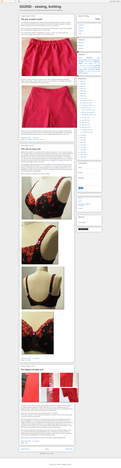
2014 (82, 140)
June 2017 (85, 120)
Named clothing (91, 60)
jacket (97, 65)
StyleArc (81, 61)
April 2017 (85, 125)
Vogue (80, 63)
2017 (82, 98)
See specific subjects (84, 204)
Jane (41, 166)
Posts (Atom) (50, 453)
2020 (82, 91)
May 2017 (85, 122)
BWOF (80, 58)
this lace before (52, 166)
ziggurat (85, 73)
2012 (82, 145)
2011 (81, 147)
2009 (82, 152)
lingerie (29, 360)
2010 (82, 149)
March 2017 (85, 127)
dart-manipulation (90, 65)
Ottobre (98, 60)
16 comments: (36, 441)
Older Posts (69, 449)
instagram (81, 25)
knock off (86, 69)
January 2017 (86, 132)
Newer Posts (25, 449)
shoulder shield (87, 71)
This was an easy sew (31, 149)
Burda (89, 58)
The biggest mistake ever (32, 369)
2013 (82, 142)
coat (85, 63)
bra (25, 360)
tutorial (80, 73)
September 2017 (87, 105)
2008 (82, 154)
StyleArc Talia (32, 139)
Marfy (98, 58)
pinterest (80, 27)
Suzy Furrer (88, 61)
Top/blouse (96, 61)
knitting (80, 69)
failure (26, 443)
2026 (82, 81)
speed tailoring (94, 71)
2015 (82, 137)
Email (79, 33)
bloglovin (80, 30)
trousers (41, 139)
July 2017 (85, 117)
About (80, 201)
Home (47, 449)
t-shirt (98, 71)
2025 (82, 83)
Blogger (69, 464)
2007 (82, 157)
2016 (82, 135)
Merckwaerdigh (82, 60)
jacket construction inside (84, 67)
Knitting (80, 208)
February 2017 (86, 129)
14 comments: (36, 358)
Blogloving (81, 42)
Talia (37, 139)
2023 (82, 86)
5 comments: (35, 137)
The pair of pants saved (31, 19)
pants (26, 139)
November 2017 (86, 100)
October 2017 (86, 103)
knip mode (96, 67)
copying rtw (92, 63)
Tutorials (80, 205)
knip (91, 67)
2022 (82, 88)
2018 (82, 96)
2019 (82, 93)
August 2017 (85, 107)
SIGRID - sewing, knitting (40, 7)
